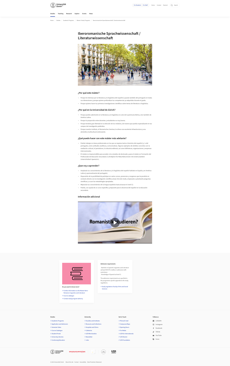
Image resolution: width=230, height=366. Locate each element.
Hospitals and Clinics (92, 327)
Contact (159, 5)
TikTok (158, 332)
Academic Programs (68, 20)
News (91, 14)
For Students (137, 5)
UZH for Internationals (127, 334)
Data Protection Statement (94, 362)
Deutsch (165, 5)
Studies (58, 20)
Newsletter (89, 337)
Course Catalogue (57, 331)
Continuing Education (58, 340)
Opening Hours (124, 327)
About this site (69, 362)
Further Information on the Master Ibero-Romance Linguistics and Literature (76, 292)
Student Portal (56, 334)
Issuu (157, 339)
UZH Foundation (125, 340)
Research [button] (69, 14)
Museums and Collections (93, 324)
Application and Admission (60, 324)
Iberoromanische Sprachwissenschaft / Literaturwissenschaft (109, 20)
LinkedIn (159, 321)
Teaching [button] (60, 14)
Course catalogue (69, 296)
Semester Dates (56, 327)
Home (153, 5)
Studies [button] (52, 14)
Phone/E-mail (124, 321)
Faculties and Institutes (93, 321)
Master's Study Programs (83, 20)
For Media (123, 331)
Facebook (159, 328)
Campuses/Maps (125, 324)
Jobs (87, 340)
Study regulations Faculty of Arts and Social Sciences (115, 288)
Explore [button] (77, 14)
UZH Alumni (123, 337)
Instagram (159, 324)
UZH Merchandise (91, 334)
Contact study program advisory (73, 299)
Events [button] (84, 14)
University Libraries (57, 337)
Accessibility (83, 362)
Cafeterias (89, 331)
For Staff (145, 5)
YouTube (159, 335)
